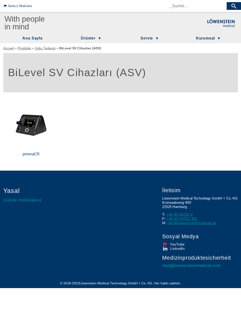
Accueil (8, 48)
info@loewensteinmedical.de (192, 223)
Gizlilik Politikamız (22, 200)
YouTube (177, 244)
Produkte (24, 48)
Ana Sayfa (32, 38)
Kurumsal (205, 38)
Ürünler (88, 38)
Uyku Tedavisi (45, 48)
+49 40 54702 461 (182, 219)
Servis (147, 38)
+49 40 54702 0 (179, 214)
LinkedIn (177, 249)
